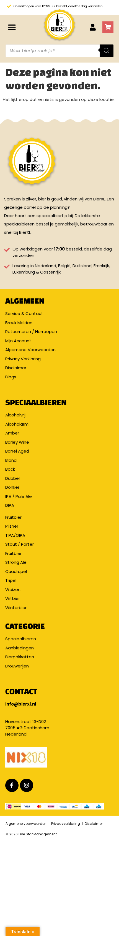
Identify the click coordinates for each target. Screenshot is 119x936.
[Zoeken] (106, 50)
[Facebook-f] (12, 785)
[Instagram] (26, 785)
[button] (12, 27)
